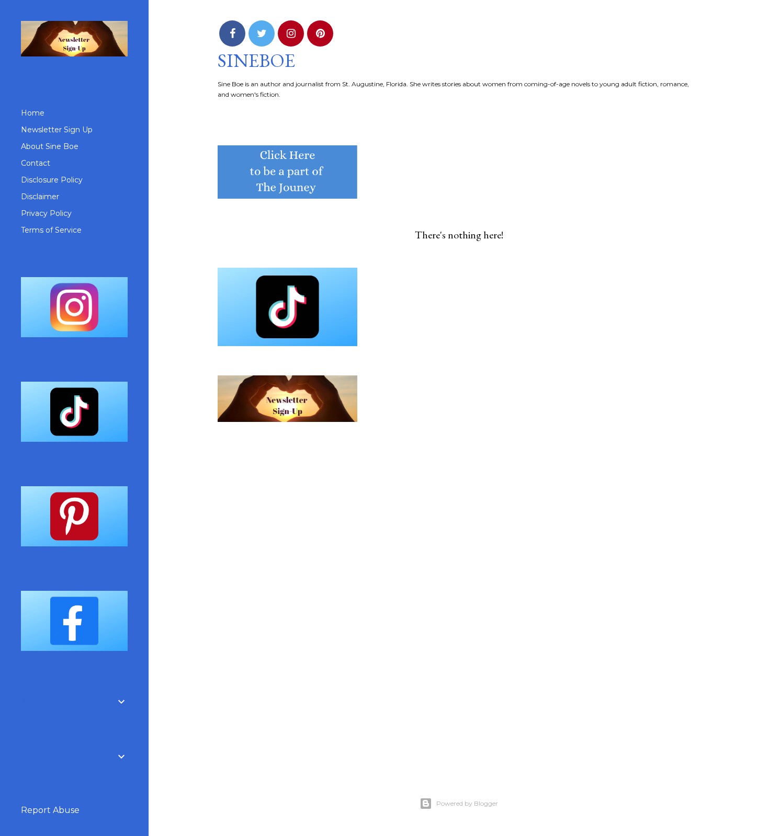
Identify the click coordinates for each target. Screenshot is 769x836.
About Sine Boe (49, 146)
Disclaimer (40, 196)
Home (32, 113)
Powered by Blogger (467, 803)
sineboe (256, 60)
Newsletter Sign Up (57, 129)
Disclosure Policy (52, 180)
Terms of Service (51, 230)
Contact (35, 163)
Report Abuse (50, 810)
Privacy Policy (46, 213)
